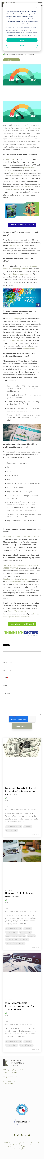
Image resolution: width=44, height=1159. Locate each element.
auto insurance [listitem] (11, 830)
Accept (22, 40)
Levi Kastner (28, 54)
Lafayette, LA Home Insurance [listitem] (17, 939)
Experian (14, 579)
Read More (35, 834)
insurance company (13, 318)
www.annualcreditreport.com (17, 582)
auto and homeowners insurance (19, 274)
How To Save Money (11, 60)
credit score (9, 159)
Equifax (7, 579)
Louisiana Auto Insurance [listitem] (15, 936)
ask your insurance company (14, 340)
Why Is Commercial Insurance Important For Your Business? (19, 1006)
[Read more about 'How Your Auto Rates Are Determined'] (22, 863)
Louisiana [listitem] (31, 936)
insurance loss (15, 173)
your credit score (26, 125)
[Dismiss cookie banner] (37, 7)
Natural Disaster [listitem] (26, 1045)
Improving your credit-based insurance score (21, 536)
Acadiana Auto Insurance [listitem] (15, 943)
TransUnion (25, 579)
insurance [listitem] (27, 827)
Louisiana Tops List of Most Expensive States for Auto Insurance (20, 791)
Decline (22, 45)
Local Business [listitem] (11, 932)
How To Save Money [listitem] (13, 827)
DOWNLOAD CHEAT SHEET (22, 225)
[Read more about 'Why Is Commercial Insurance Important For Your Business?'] (22, 974)
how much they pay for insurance (19, 139)
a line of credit (15, 245)
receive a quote (29, 348)
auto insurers (26, 187)
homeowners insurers (12, 189)
